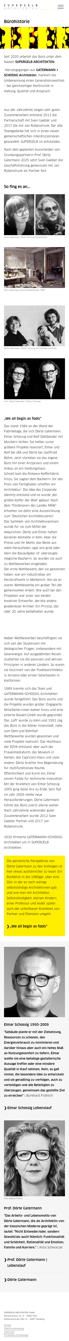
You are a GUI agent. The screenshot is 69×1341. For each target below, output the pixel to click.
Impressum (9, 1332)
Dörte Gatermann (22, 1280)
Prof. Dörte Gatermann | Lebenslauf (27, 1263)
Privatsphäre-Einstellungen (16, 1335)
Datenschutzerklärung (14, 1328)
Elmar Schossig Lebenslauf (29, 1108)
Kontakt (7, 1325)
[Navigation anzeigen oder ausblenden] (60, 7)
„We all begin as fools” (28, 926)
